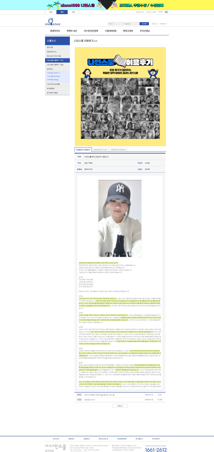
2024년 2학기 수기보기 (100, 150)
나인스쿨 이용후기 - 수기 (55, 60)
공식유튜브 (156, 438)
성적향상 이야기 (89, 400)
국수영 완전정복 (91, 30)
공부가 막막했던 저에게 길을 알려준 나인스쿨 (99, 395)
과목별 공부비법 (54, 76)
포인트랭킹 (50, 88)
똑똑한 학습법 (53, 80)
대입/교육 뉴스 (52, 52)
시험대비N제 (110, 30)
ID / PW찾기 (163, 24)
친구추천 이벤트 (52, 93)
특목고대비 (128, 30)
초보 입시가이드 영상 (54, 56)
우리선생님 (145, 30)
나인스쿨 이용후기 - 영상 (55, 65)
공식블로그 (139, 438)
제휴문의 (87, 438)
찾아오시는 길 (103, 438)
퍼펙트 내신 (72, 30)
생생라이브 (55, 30)
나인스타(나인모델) (53, 84)
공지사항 (50, 47)
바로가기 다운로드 (151, 12)
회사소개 (56, 438)
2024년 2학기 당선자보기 (118, 150)
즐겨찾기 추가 (140, 12)
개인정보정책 (121, 438)
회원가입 (154, 24)
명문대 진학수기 (54, 73)
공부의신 (50, 69)
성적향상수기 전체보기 (83, 150)
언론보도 (71, 438)
